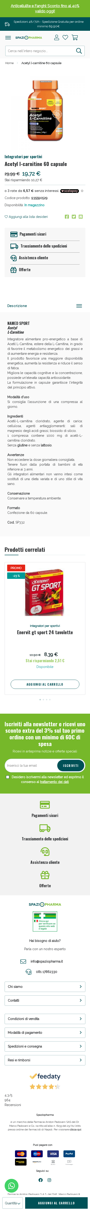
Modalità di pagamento (25, 1032)
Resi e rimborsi (19, 1060)
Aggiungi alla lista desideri (28, 217)
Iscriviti (70, 765)
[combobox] (45, 51)
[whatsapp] (11, 1186)
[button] (40, 699)
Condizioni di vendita (23, 1019)
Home (9, 63)
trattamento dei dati (54, 782)
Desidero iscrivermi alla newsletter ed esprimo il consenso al (47, 779)
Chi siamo (15, 987)
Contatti (13, 1000)
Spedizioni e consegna (25, 1046)
